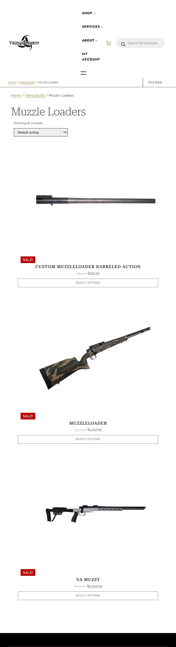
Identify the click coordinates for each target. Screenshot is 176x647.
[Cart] (108, 43)
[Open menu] (83, 73)
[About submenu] (96, 40)
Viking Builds (27, 82)
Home (12, 82)
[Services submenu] (102, 27)
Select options (88, 283)
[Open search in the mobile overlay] (140, 43)
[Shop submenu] (94, 13)
